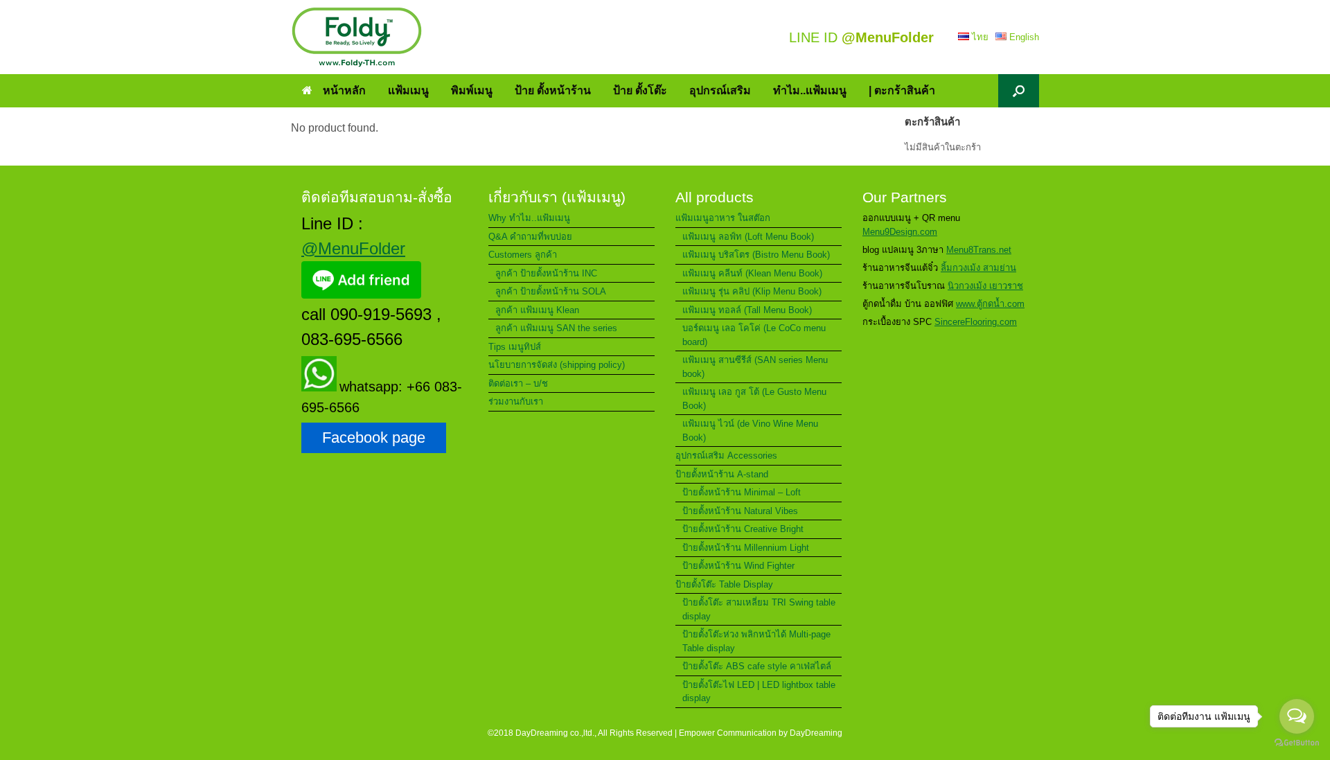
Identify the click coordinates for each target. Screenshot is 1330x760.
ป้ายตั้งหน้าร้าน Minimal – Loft (741, 492)
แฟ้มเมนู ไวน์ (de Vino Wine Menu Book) (750, 430)
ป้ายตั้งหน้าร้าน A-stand (721, 474)
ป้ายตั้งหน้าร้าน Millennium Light (745, 547)
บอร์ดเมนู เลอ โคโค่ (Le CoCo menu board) (754, 335)
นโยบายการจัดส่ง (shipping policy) (556, 365)
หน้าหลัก (344, 90)
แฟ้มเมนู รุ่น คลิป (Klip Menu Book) (752, 291)
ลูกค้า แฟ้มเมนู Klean (537, 310)
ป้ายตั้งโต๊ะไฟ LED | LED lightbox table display (758, 692)
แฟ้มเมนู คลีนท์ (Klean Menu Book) (752, 273)
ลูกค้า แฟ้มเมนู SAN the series (556, 328)
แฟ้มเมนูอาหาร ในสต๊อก (722, 218)
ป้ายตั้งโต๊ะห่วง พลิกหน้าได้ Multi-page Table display (756, 641)
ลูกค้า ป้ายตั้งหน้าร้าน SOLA (550, 291)
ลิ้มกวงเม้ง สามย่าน (978, 268)
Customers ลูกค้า (522, 254)
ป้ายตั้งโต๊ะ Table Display (724, 584)
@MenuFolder (353, 248)
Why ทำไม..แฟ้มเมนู (529, 218)
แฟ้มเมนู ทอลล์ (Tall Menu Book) (747, 310)
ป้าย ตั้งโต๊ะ (640, 90)
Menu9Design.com (899, 232)
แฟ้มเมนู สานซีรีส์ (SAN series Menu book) (755, 367)
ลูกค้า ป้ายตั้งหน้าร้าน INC (546, 273)
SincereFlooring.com (975, 322)
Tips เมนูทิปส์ (514, 347)
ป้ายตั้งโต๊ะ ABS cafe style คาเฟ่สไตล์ (756, 666)
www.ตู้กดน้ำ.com (990, 304)
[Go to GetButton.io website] (1297, 744)
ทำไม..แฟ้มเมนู (809, 90)
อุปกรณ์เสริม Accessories (726, 455)
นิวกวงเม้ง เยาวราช (985, 286)
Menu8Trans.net (978, 250)
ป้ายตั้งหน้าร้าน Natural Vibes (740, 511)
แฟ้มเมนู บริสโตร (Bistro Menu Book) (756, 254)
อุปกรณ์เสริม (720, 90)
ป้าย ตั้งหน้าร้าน (553, 90)
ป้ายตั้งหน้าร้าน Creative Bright (743, 529)
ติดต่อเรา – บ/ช (518, 383)
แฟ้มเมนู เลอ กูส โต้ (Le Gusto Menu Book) (754, 399)
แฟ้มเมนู (408, 90)
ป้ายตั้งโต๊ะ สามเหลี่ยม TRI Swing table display (758, 609)
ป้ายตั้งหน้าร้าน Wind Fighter (738, 565)
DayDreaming (816, 733)
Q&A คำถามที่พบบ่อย (530, 236)
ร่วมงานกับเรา (515, 401)
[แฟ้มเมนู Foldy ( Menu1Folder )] (357, 37)
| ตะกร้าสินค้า (902, 90)
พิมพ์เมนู (472, 90)
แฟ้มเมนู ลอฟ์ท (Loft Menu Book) (748, 236)
